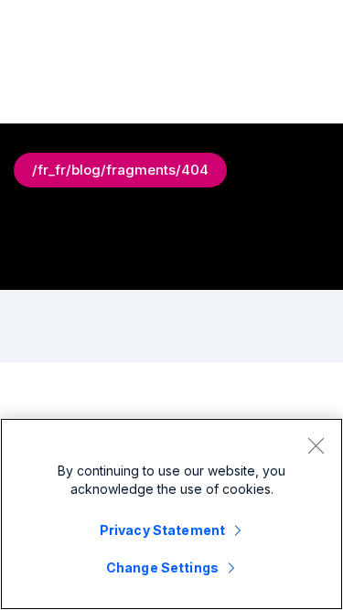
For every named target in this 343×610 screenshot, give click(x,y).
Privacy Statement (162, 530)
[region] (171, 514)
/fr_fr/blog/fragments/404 (120, 169)
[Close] (315, 445)
